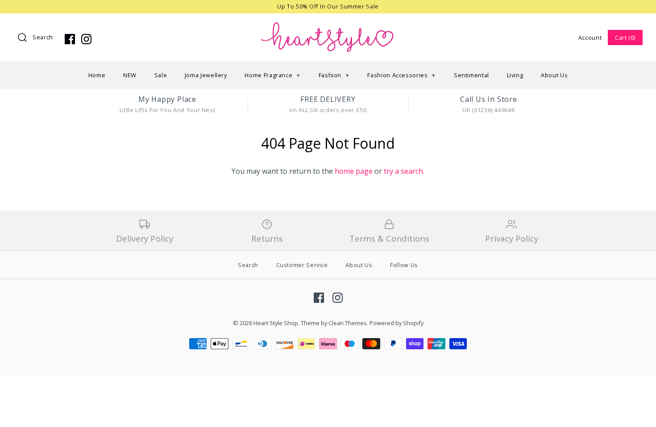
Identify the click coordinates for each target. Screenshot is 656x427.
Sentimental (471, 75)
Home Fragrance (272, 75)
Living (515, 75)
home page (354, 171)
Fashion (334, 75)
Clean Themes (347, 323)
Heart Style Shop (275, 323)
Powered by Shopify (396, 323)
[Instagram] (86, 39)
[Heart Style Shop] (328, 28)
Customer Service (302, 265)
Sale (160, 75)
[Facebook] (70, 39)
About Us (554, 75)
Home (97, 75)
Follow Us (404, 265)
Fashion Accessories (401, 75)
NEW (130, 75)
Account (590, 37)
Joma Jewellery (206, 75)
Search (43, 37)
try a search (403, 171)
